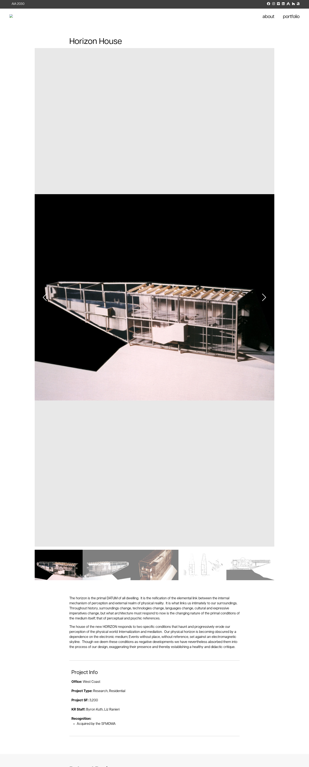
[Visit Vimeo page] (278, 4)
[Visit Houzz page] (293, 4)
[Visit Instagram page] (273, 4)
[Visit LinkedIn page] (283, 4)
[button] (264, 297)
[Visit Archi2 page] (288, 4)
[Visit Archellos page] (298, 4)
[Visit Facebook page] (268, 4)
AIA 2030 (18, 4)
